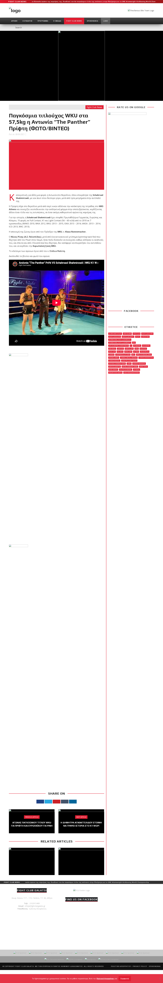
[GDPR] (74, 959)
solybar (136, 351)
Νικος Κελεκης (113, 369)
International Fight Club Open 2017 (120, 342)
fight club (136, 333)
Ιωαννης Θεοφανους (139, 363)
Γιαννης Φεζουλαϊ (114, 360)
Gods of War (145, 337)
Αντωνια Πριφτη (114, 357)
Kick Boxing (146, 345)
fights (138, 337)
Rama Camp (128, 351)
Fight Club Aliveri (147, 333)
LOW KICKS (120, 348)
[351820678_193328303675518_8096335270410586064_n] (18, 448)
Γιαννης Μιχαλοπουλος (146, 357)
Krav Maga (112, 348)
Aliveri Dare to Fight (115, 333)
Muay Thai (112, 351)
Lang (105, 21)
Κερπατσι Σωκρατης (114, 366)
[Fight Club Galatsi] (81, 890)
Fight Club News (74, 21)
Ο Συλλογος (27, 21)
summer (111, 354)
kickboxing (137, 345)
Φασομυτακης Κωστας (115, 372)
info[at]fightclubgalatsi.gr (35, 906)
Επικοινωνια (92, 21)
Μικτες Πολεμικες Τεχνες (130, 366)
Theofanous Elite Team (123, 354)
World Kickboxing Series (144, 354)
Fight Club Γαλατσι (128, 337)
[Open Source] (90, 959)
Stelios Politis (144, 351)
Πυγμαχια (136, 369)
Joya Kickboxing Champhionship (118, 345)
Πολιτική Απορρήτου (105, 979)
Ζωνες (129, 363)
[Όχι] (160, 978)
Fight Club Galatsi (114, 337)
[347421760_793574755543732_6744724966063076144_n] (18, 639)
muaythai (143, 348)
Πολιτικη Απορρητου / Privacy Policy (129, 966)
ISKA (134, 342)
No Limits (120, 351)
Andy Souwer (127, 333)
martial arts (129, 348)
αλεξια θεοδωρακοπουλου (131, 372)
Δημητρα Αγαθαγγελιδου (129, 360)
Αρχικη (14, 21)
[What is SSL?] (54, 959)
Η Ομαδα (57, 21)
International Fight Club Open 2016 (120, 339)
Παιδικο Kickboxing (126, 369)
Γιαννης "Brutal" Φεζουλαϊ (129, 357)
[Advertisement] (56, 761)
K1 (131, 345)
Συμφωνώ (124, 979)
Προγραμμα (43, 21)
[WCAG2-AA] (108, 959)
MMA (136, 348)
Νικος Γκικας (143, 366)
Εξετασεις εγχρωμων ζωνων (117, 363)
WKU (133, 354)
